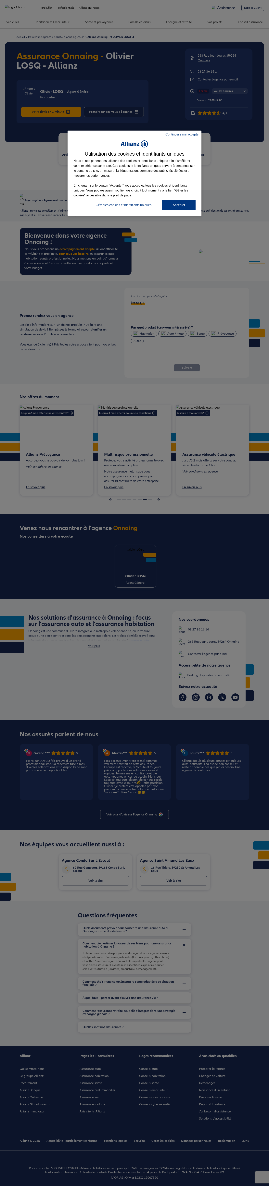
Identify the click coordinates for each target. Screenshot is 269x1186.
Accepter (179, 205)
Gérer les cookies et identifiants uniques (123, 205)
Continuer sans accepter (182, 134)
